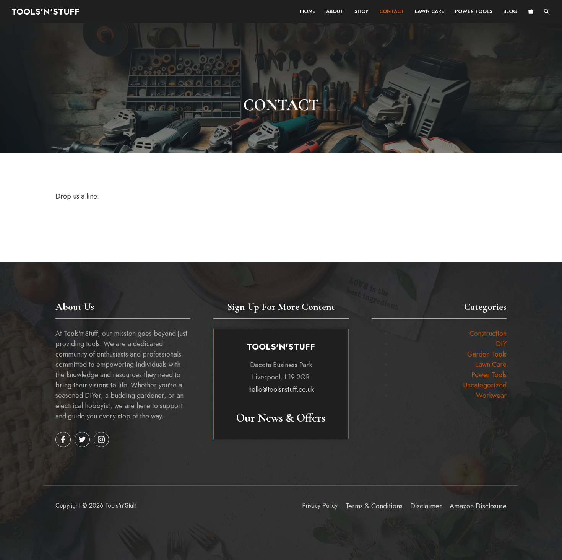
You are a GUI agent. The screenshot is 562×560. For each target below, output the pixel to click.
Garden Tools (487, 354)
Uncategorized (485, 385)
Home (307, 11)
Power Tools (473, 11)
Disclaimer (426, 506)
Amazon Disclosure (478, 506)
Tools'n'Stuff (45, 11)
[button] (546, 11)
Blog (510, 11)
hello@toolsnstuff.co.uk (281, 389)
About (335, 11)
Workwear (491, 395)
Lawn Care (429, 11)
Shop (361, 11)
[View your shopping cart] (531, 11)
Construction (488, 334)
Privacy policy (320, 505)
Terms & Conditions (374, 506)
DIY (501, 344)
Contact (391, 11)
